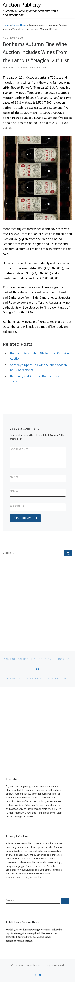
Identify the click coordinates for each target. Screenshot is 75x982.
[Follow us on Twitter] (40, 975)
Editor (9, 67)
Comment (19, 449)
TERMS (9, 937)
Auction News (18, 25)
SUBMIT (47, 929)
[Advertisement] (37, 600)
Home (6, 25)
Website (17, 505)
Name (15, 477)
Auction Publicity (31, 965)
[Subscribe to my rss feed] (35, 975)
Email (15, 491)
